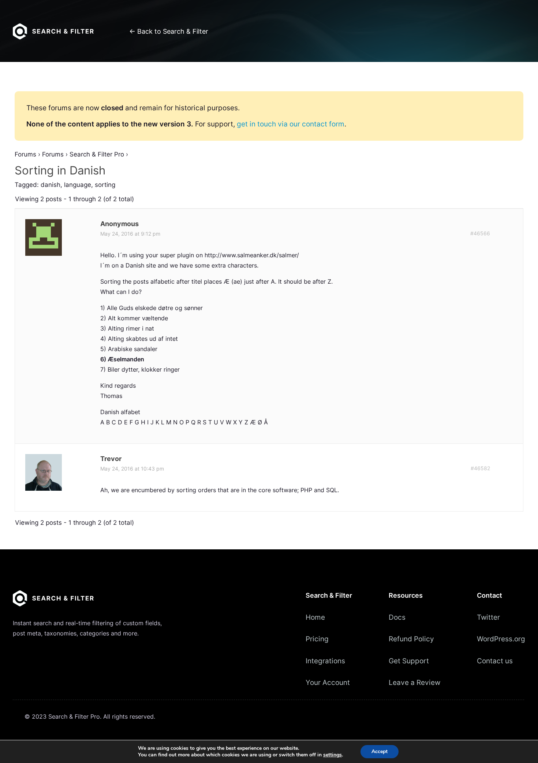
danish (50, 184)
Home (315, 617)
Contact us (495, 660)
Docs (397, 617)
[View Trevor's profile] (44, 488)
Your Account (328, 682)
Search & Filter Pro (97, 154)
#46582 (480, 468)
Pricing (317, 638)
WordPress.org (501, 638)
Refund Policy (411, 638)
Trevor (111, 458)
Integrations (325, 660)
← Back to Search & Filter (168, 31)
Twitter (488, 617)
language (77, 184)
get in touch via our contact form (290, 123)
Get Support (409, 660)
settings (332, 755)
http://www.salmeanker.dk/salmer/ (252, 255)
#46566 (480, 233)
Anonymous (119, 224)
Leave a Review (414, 682)
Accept (379, 751)
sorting (105, 184)
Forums (25, 154)
